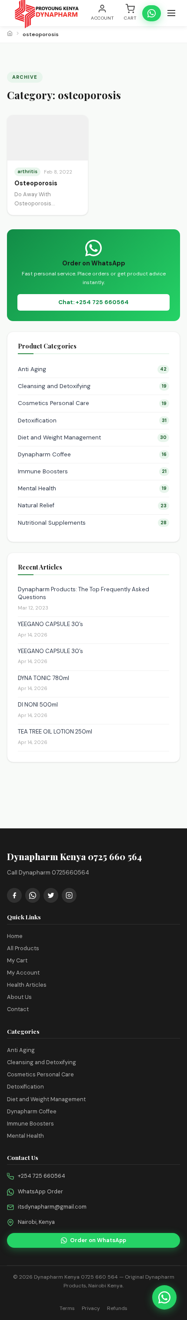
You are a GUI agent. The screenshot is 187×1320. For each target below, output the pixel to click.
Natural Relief (92, 505)
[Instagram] (69, 895)
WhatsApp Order (40, 1191)
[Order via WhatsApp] (164, 1297)
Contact (18, 1009)
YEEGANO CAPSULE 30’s (50, 624)
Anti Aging (92, 369)
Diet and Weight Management (92, 437)
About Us (19, 997)
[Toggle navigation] (171, 13)
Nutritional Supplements (92, 522)
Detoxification (92, 420)
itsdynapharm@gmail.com (52, 1206)
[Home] (10, 34)
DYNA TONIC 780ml (43, 678)
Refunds (117, 1308)
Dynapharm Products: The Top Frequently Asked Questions (83, 593)
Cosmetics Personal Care (92, 403)
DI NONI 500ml (38, 704)
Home (15, 936)
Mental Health (92, 488)
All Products (23, 948)
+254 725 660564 (41, 1175)
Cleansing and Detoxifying (92, 386)
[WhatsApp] (32, 895)
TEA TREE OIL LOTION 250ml (55, 731)
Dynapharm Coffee (92, 454)
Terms (67, 1308)
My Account (23, 972)
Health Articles (27, 984)
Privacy (91, 1308)
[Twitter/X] (50, 895)
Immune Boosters (92, 471)
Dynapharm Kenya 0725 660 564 (76, 1276)
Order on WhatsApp (98, 1240)
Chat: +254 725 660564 (93, 302)
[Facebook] (14, 895)
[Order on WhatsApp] (151, 13)
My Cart (17, 960)
